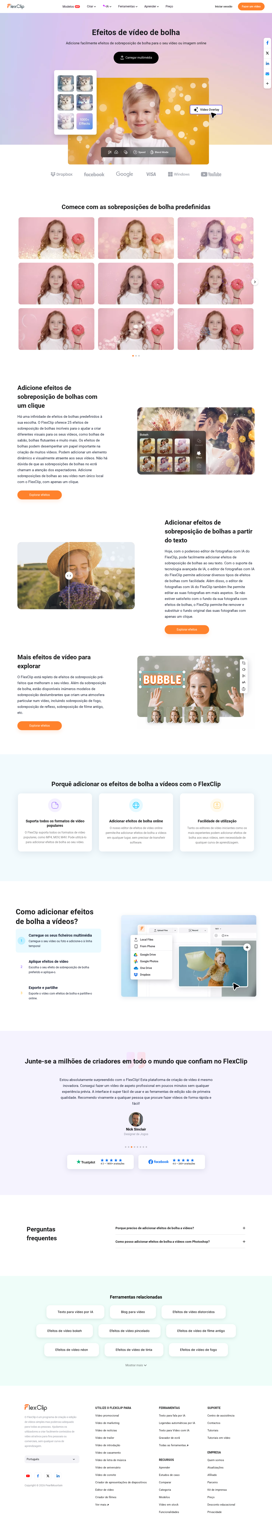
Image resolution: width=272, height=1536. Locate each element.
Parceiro (212, 1482)
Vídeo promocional (107, 1415)
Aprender (150, 6)
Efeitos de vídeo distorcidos (194, 1312)
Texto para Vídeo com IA (174, 1430)
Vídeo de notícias (106, 1430)
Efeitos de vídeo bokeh (64, 1331)
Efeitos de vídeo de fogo (198, 1350)
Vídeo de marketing (107, 1423)
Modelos (68, 6)
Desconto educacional (221, 1504)
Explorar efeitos (39, 495)
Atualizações (215, 1467)
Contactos (213, 1423)
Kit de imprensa (217, 1489)
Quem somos (215, 1460)
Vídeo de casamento (108, 1452)
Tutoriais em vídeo (218, 1438)
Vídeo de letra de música (110, 1460)
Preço (169, 6)
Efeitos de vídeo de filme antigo (201, 1331)
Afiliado (212, 1475)
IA (107, 6)
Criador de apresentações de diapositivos (121, 1482)
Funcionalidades (169, 1512)
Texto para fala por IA (172, 1415)
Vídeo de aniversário (108, 1467)
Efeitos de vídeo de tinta (134, 1350)
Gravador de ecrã (169, 1438)
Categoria (165, 1489)
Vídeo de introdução (107, 1445)
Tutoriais (212, 1430)
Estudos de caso (169, 1475)
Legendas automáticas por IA (177, 1423)
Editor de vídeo (104, 1489)
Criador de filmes (105, 1497)
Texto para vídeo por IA (75, 1312)
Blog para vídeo (133, 1312)
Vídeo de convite (105, 1475)
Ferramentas (126, 6)
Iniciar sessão (223, 6)
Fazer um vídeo (251, 6)
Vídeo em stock (169, 1504)
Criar (90, 6)
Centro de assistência (220, 1415)
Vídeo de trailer (104, 1438)
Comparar (165, 1482)
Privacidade (214, 1512)
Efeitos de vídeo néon (71, 1350)
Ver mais (100, 1504)
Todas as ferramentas (172, 1445)
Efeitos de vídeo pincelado (130, 1331)
